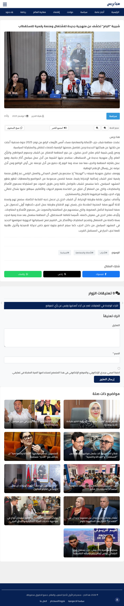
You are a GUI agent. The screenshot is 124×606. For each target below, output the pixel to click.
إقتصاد (56, 12)
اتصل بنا (43, 601)
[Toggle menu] (5, 4)
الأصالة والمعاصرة (82, 142)
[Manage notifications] (117, 599)
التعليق (116, 325)
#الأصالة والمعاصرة (84, 252)
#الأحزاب (103, 252)
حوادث (70, 12)
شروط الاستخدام (57, 601)
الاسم (116, 353)
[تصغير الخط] (105, 128)
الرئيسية (115, 12)
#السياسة (64, 252)
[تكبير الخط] (97, 128)
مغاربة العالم (39, 12)
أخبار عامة (99, 12)
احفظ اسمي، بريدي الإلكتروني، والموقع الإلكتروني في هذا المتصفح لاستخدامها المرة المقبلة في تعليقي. (66, 373)
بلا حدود (9, 12)
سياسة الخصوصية (76, 601)
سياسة (83, 12)
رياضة (23, 12)
